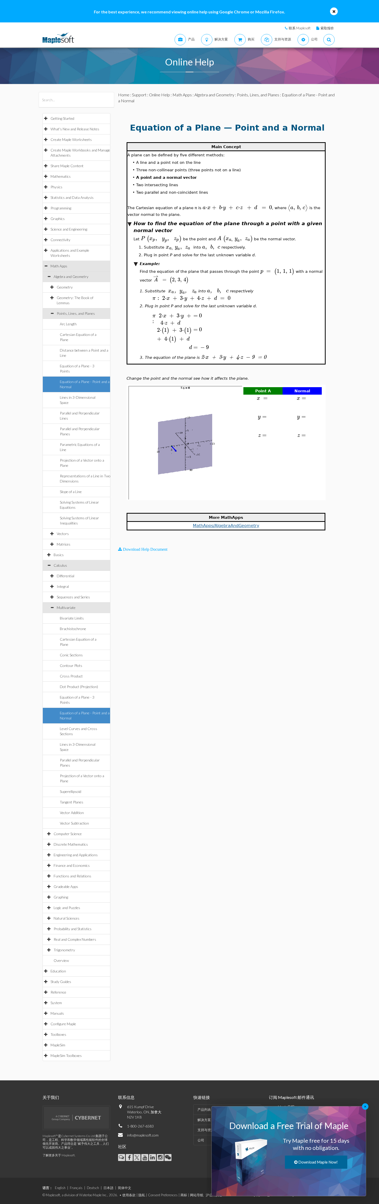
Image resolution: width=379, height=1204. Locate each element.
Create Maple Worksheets (71, 139)
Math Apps (59, 266)
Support (139, 94)
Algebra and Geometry (71, 276)
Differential (65, 576)
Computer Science (68, 834)
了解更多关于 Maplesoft (59, 1155)
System (56, 1002)
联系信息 (126, 1097)
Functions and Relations (72, 876)
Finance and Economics (72, 865)
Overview (61, 960)
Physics (56, 187)
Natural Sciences (66, 918)
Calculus (60, 565)
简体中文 (124, 1188)
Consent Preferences (163, 1195)
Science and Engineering (69, 229)
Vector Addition (72, 812)
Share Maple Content (67, 166)
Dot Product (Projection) (79, 686)
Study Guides (61, 981)
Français (76, 1188)
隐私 (141, 1195)
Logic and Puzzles (67, 907)
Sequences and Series (73, 597)
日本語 (108, 1188)
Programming (61, 208)
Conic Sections (71, 655)
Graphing (61, 897)
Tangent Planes (71, 802)
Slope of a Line (71, 491)
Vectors (63, 533)
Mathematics (61, 176)
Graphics (58, 218)
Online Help (159, 94)
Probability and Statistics (73, 929)
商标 (183, 1195)
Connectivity (60, 240)
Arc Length (68, 324)
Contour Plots (71, 665)
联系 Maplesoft (299, 28)
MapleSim (58, 1045)
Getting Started (62, 118)
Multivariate (66, 607)
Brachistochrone (73, 628)
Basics (59, 555)
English (60, 1188)
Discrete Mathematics (71, 844)
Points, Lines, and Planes (76, 313)
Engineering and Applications (76, 855)
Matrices (63, 544)
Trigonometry (64, 950)
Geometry (65, 287)
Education (58, 971)
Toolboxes (58, 1034)
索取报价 (327, 28)
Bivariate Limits (72, 618)
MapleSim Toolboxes (66, 1055)
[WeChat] (167, 1157)
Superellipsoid (70, 791)
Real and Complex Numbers (75, 939)
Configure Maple (63, 1024)
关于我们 (51, 1097)
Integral (63, 586)
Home (123, 94)
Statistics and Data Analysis (72, 197)
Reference (58, 992)
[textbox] (237, 207)
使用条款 (129, 1195)
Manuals (57, 1013)
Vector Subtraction (74, 823)
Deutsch (93, 1188)
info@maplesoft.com (143, 1135)
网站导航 (196, 1195)
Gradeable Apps (66, 886)
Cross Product (71, 676)
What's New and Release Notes (75, 129)
